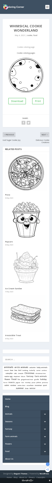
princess (45, 382)
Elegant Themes (20, 474)
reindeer (13, 385)
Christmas (29, 373)
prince (38, 382)
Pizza (7, 195)
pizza (33, 382)
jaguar (18, 382)
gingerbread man (27, 379)
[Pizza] (26, 172)
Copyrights (40, 477)
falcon (23, 376)
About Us (23, 477)
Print (38, 101)
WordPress (44, 474)
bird (19, 370)
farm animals (41, 376)
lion (22, 382)
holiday (43, 379)
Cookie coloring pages (26, 53)
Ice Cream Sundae (13, 288)
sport (45, 385)
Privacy (32, 477)
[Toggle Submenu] (45, 414)
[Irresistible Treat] (26, 313)
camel (38, 370)
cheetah (20, 373)
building (25, 370)
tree (26, 388)
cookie (29, 35)
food (35, 35)
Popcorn (9, 241)
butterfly (32, 370)
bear (11, 370)
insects (11, 382)
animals (8, 367)
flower (7, 379)
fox (19, 379)
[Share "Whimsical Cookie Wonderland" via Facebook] (23, 122)
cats (15, 373)
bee (16, 370)
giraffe (36, 379)
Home (9, 477)
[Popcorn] (26, 219)
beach (7, 370)
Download (17, 101)
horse (5, 382)
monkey (28, 382)
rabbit (6, 385)
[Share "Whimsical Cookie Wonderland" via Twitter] (28, 122)
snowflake (30, 385)
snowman (38, 385)
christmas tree (40, 373)
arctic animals (21, 367)
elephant (17, 376)
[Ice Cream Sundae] (26, 266)
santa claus (21, 385)
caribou (44, 370)
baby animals (42, 367)
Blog (15, 477)
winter (32, 388)
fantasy (29, 376)
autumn (32, 367)
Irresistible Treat (13, 335)
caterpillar (9, 373)
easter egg (8, 376)
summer (20, 388)
